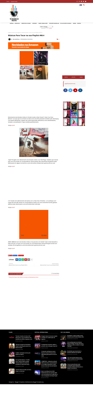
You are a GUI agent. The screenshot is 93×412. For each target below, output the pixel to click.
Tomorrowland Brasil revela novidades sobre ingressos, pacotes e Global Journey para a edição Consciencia (75, 366)
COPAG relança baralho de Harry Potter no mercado (23, 370)
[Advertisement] (33, 321)
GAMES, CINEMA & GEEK (43, 23)
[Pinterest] (25, 259)
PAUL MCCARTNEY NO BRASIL (65, 23)
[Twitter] (19, 259)
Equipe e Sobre (14, 1)
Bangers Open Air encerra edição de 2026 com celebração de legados (49, 337)
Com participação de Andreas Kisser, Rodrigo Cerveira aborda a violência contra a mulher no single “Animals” (75, 344)
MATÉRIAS (12, 23)
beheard (15, 255)
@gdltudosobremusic (70, 83)
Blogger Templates (20, 382)
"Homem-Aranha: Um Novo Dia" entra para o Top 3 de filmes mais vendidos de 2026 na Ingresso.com (23, 337)
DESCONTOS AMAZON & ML (54, 23)
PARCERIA (79, 23)
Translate (50, 28)
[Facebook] (16, 259)
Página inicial (11, 32)
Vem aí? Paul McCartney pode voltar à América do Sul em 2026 (75, 358)
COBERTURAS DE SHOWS (26, 23)
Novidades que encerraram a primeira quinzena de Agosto (74, 352)
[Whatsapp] (22, 259)
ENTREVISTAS (17, 23)
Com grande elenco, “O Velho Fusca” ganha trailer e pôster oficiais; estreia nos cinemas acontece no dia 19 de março (22, 362)
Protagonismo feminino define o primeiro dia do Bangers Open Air (49, 345)
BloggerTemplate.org (38, 382)
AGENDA (74, 23)
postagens (18, 32)
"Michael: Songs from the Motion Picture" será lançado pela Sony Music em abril (23, 346)
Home (8, 1)
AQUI (12, 125)
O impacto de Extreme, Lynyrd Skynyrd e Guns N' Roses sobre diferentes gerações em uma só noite (49, 354)
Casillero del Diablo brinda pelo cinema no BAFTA (22, 353)
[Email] (28, 259)
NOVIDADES (34, 23)
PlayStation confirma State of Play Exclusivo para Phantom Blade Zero (75, 336)
